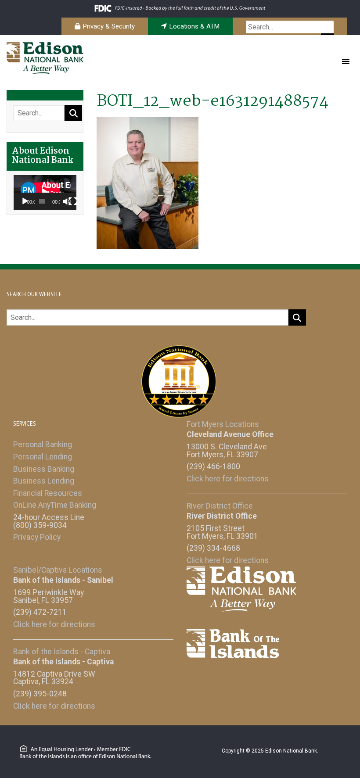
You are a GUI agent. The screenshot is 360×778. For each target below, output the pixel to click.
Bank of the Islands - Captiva (61, 651)
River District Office (220, 506)
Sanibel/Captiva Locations (57, 570)
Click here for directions (228, 478)
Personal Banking (42, 444)
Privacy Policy (37, 537)
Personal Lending (42, 456)
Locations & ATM (194, 26)
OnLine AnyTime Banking (54, 505)
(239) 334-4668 (213, 548)
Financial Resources (47, 493)
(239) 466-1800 (213, 466)
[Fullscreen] (72, 201)
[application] (45, 192)
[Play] (25, 201)
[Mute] (66, 201)
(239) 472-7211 (40, 612)
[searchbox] (290, 27)
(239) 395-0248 (40, 693)
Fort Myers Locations (223, 424)
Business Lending (43, 481)
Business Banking (43, 469)
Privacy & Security (109, 26)
